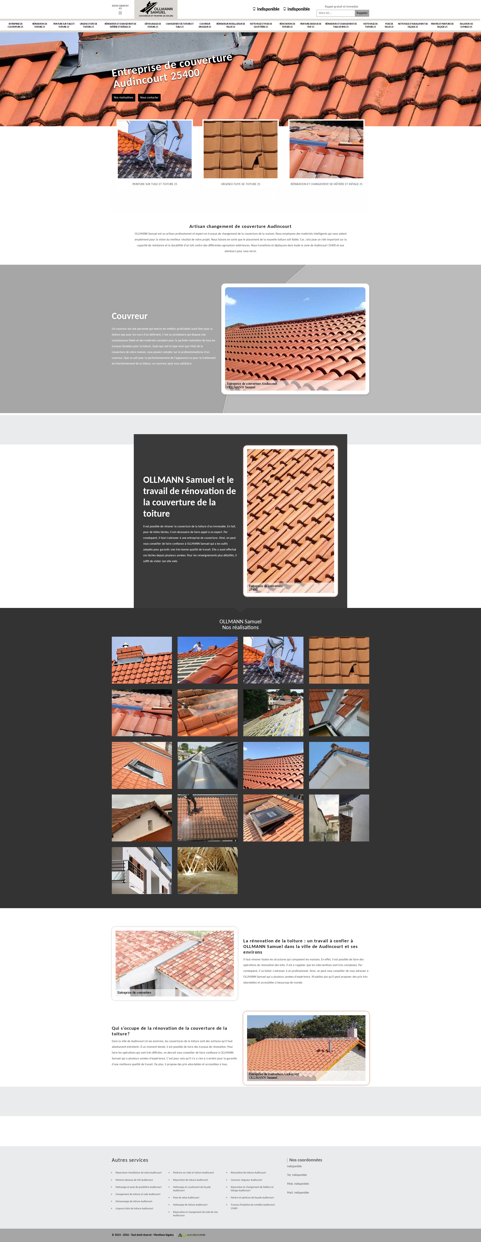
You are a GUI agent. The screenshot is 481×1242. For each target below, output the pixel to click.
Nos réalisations (123, 97)
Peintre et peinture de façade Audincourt (252, 1197)
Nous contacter (149, 97)
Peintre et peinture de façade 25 (442, 25)
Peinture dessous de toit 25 (310, 25)
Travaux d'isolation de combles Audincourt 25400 (253, 1206)
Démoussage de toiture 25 (153, 25)
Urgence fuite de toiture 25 (88, 25)
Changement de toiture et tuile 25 (179, 25)
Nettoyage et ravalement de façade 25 (413, 25)
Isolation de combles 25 (466, 25)
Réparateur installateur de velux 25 (230, 25)
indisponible (268, 9)
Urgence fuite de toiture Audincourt (134, 1208)
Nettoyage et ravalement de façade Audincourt (192, 1189)
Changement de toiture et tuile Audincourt (138, 1194)
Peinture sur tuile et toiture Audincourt (193, 1172)
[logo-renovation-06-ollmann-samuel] (156, 9)
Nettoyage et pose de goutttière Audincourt (139, 1187)
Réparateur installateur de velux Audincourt (139, 1172)
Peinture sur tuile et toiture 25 (64, 25)
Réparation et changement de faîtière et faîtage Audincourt (252, 1189)
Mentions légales (164, 1235)
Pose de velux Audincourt (186, 1197)
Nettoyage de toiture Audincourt (190, 1204)
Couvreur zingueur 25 (205, 25)
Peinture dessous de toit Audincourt (134, 1180)
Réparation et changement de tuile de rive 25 (341, 25)
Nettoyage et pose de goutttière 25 (261, 25)
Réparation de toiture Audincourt (190, 1180)
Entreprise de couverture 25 (15, 25)
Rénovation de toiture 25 (287, 25)
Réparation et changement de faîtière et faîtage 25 (120, 25)
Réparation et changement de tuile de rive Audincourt (195, 1214)
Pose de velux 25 (389, 25)
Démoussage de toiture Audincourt (134, 1201)
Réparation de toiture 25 (39, 25)
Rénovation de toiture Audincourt (248, 1172)
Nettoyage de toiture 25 (370, 25)
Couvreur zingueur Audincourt (246, 1180)
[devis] (120, 13)
